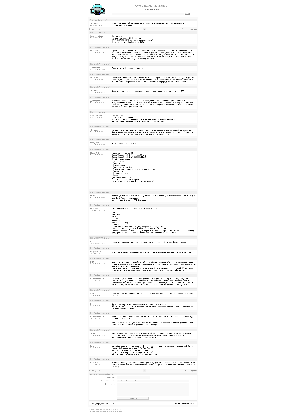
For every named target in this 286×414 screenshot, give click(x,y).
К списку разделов (189, 29)
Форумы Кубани (116, 410)
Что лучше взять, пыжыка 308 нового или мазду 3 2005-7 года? (138, 121)
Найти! (187, 14)
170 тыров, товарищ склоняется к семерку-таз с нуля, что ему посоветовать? (144, 119)
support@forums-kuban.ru (115, 411)
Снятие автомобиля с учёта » (183, 404)
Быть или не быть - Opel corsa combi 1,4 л (129, 42)
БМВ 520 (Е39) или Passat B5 (124, 117)
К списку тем (94, 29)
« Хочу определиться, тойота (102, 404)
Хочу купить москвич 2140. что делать (127, 38)
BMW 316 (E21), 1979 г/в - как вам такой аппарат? (132, 40)
